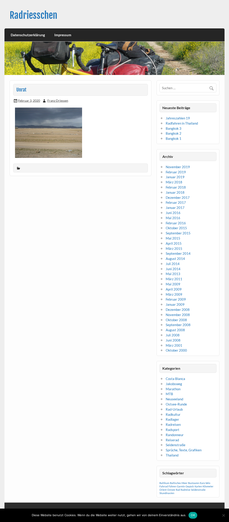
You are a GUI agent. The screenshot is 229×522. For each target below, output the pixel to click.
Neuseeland (174, 399)
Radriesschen (33, 15)
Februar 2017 (176, 202)
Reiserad (172, 440)
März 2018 (174, 182)
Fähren (172, 486)
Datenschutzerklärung (28, 35)
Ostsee (171, 489)
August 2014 (175, 259)
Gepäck (190, 486)
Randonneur (175, 435)
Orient (163, 489)
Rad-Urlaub (174, 409)
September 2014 (178, 253)
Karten (198, 486)
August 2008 (175, 330)
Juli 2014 (173, 264)
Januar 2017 (175, 208)
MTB (169, 394)
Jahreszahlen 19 (178, 118)
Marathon (173, 389)
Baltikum (164, 483)
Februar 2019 (176, 172)
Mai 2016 (173, 218)
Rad (178, 489)
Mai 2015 (173, 238)
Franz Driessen (57, 100)
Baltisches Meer (178, 483)
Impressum (62, 35)
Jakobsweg (174, 384)
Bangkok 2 (173, 133)
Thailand (172, 455)
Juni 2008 (173, 340)
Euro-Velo (205, 483)
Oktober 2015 (176, 228)
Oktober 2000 (176, 350)
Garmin (181, 486)
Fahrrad (163, 486)
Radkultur (173, 414)
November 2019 (178, 167)
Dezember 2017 (178, 197)
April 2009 (174, 289)
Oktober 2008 (176, 320)
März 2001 (174, 345)
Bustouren (193, 483)
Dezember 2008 (178, 310)
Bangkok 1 (173, 138)
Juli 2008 (173, 335)
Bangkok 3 (173, 128)
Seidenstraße (175, 445)
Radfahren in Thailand (182, 123)
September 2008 (178, 325)
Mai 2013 (173, 274)
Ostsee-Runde (176, 404)
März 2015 (174, 248)
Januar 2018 (175, 192)
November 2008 (178, 315)
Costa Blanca (175, 379)
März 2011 (174, 279)
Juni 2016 (173, 213)
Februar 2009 (176, 299)
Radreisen (173, 424)
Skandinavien (166, 493)
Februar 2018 (176, 187)
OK (193, 515)
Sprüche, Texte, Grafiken (183, 450)
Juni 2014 (173, 269)
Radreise (185, 489)
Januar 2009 (175, 304)
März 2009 (174, 294)
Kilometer (208, 486)
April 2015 (174, 243)
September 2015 (178, 233)
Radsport (172, 430)
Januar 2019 (175, 177)
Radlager (172, 419)
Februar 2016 (176, 223)
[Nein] (223, 515)
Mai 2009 (173, 284)
